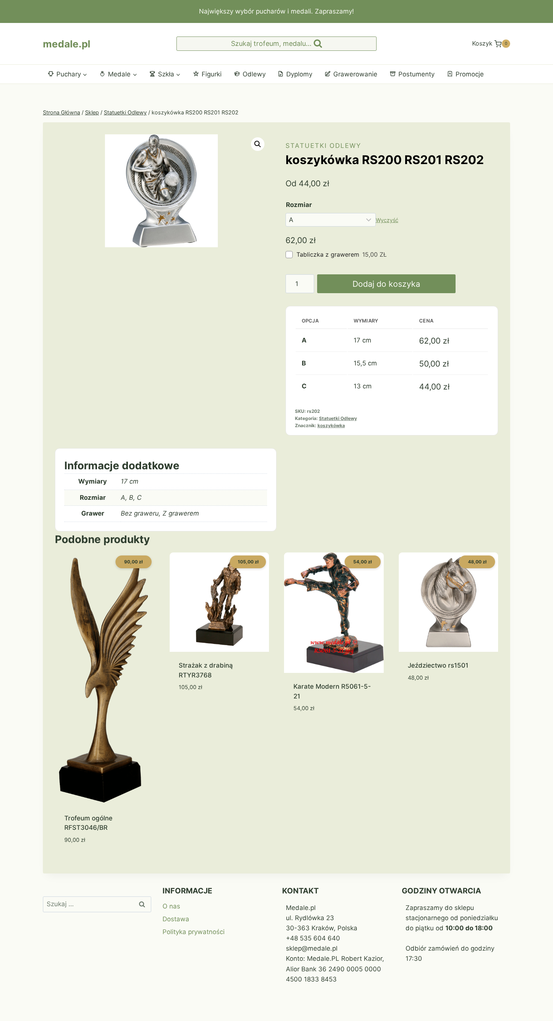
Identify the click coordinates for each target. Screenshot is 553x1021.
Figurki (212, 74)
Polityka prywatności (194, 932)
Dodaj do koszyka (386, 284)
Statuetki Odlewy (323, 145)
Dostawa (176, 919)
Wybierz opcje (201, 710)
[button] (257, 144)
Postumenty (416, 74)
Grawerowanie (355, 74)
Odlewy (254, 74)
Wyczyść (387, 220)
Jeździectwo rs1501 (438, 665)
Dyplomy (299, 74)
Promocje (470, 74)
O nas (171, 906)
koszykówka (331, 425)
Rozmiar (299, 204)
